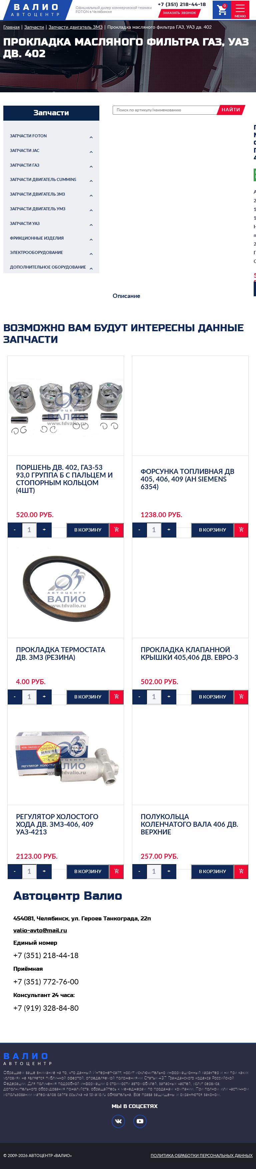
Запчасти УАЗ (25, 224)
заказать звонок (179, 13)
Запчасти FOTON (28, 136)
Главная (11, 27)
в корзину (87, 530)
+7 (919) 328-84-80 (46, 1008)
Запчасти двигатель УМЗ (37, 209)
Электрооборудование (36, 253)
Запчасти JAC (24, 151)
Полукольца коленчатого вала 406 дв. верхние (189, 825)
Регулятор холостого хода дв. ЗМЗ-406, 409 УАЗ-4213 (57, 825)
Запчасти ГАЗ (24, 165)
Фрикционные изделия (37, 238)
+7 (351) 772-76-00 (46, 982)
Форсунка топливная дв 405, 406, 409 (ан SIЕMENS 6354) (187, 480)
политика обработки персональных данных (202, 1156)
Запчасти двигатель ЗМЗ (76, 27)
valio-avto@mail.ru (40, 930)
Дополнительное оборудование (48, 267)
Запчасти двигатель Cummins (43, 180)
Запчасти (34, 27)
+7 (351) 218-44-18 (182, 4)
